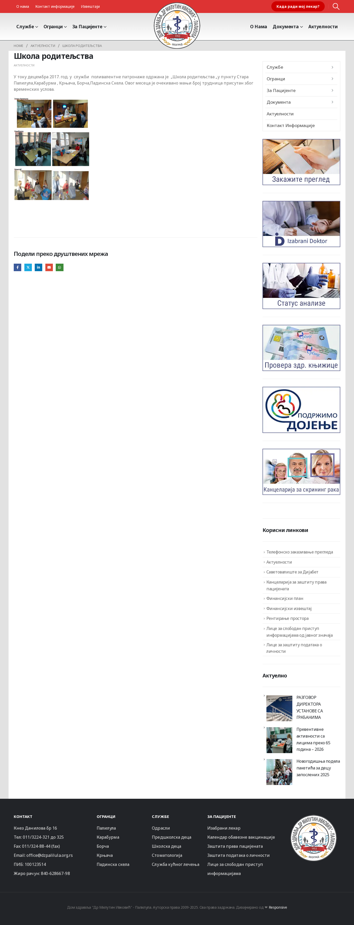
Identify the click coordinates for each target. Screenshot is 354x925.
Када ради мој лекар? (298, 6)
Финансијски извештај (289, 608)
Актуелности (323, 27)
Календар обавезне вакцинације (241, 837)
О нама (22, 6)
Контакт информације (55, 6)
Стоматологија (167, 855)
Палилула (106, 828)
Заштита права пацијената (235, 846)
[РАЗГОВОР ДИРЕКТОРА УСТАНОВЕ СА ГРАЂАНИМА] (279, 708)
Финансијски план (284, 598)
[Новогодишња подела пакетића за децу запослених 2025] (279, 772)
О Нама (258, 27)
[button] (336, 6)
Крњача (105, 855)
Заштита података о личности (238, 855)
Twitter (28, 267)
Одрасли (161, 828)
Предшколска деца (171, 837)
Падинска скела (113, 864)
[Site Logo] (177, 25)
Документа (286, 27)
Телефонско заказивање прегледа (299, 552)
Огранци (53, 27)
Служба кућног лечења (175, 864)
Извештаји (90, 6)
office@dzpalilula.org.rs (49, 855)
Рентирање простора (287, 618)
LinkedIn (38, 267)
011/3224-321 (36, 837)
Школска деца (166, 846)
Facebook (17, 267)
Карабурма (108, 837)
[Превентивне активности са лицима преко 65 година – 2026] (279, 740)
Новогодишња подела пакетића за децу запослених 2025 (318, 767)
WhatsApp (59, 267)
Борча (103, 846)
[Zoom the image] (313, 817)
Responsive (278, 907)
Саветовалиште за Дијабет (292, 572)
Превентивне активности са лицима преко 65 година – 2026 (313, 739)
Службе (25, 27)
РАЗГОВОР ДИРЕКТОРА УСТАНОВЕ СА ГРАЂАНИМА (309, 707)
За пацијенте (87, 27)
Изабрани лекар (223, 828)
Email (49, 267)
